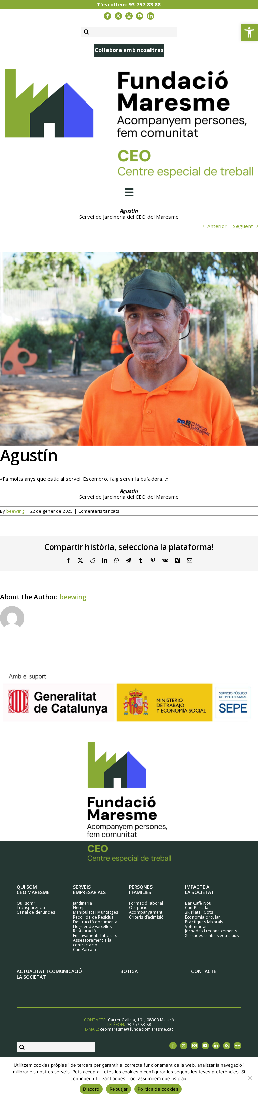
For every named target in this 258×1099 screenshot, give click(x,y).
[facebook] (107, 16)
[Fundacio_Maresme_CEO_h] (129, 71)
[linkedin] (150, 16)
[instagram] (129, 16)
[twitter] (118, 16)
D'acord (91, 1089)
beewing (15, 511)
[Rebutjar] (249, 1077)
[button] (249, 32)
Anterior (217, 225)
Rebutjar (119, 1089)
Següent (243, 225)
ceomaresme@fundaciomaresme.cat (136, 1029)
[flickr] (237, 1045)
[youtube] (139, 16)
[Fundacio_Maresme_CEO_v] (129, 744)
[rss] (226, 1045)
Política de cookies (158, 1089)
